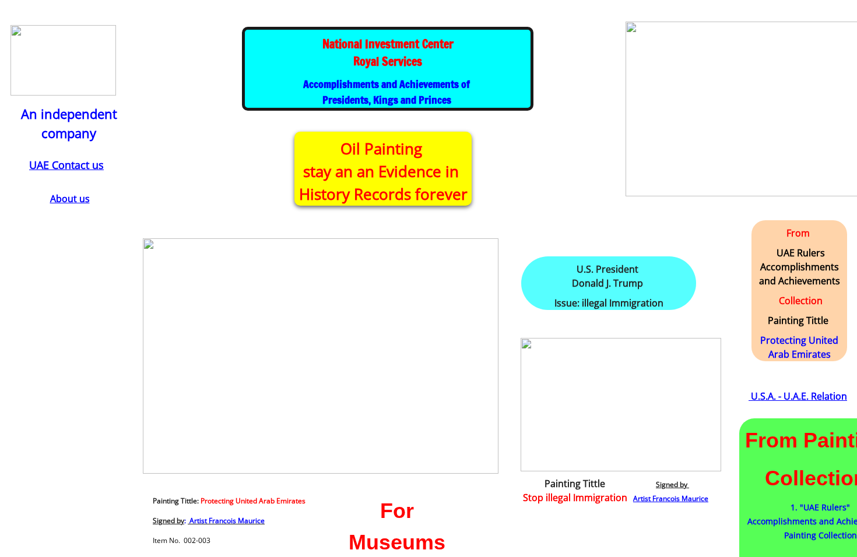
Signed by (168, 521)
